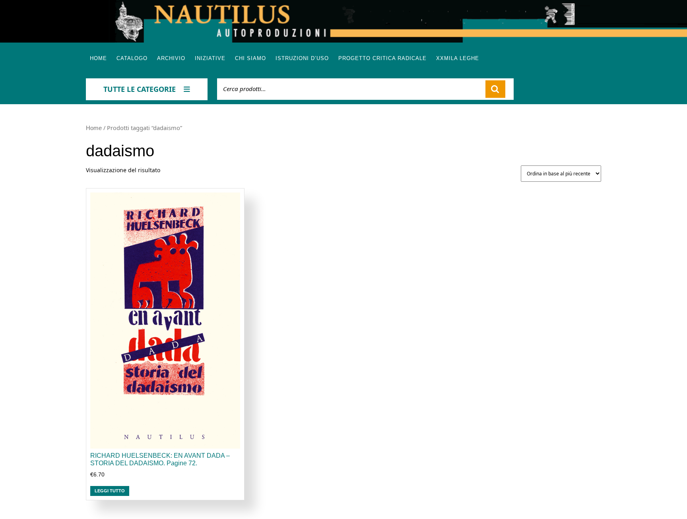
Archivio (171, 58)
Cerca (495, 89)
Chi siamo (250, 58)
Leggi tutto (110, 490)
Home (98, 58)
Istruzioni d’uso (302, 58)
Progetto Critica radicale (382, 58)
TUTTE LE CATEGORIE (139, 89)
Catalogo (131, 58)
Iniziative (210, 58)
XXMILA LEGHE (457, 58)
